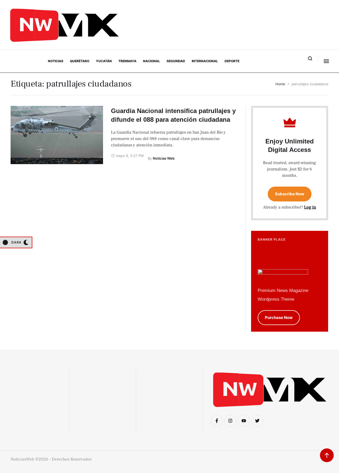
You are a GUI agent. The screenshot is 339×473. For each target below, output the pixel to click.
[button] (310, 58)
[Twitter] (257, 420)
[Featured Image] (57, 135)
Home (280, 84)
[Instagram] (230, 420)
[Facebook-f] (216, 420)
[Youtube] (243, 420)
